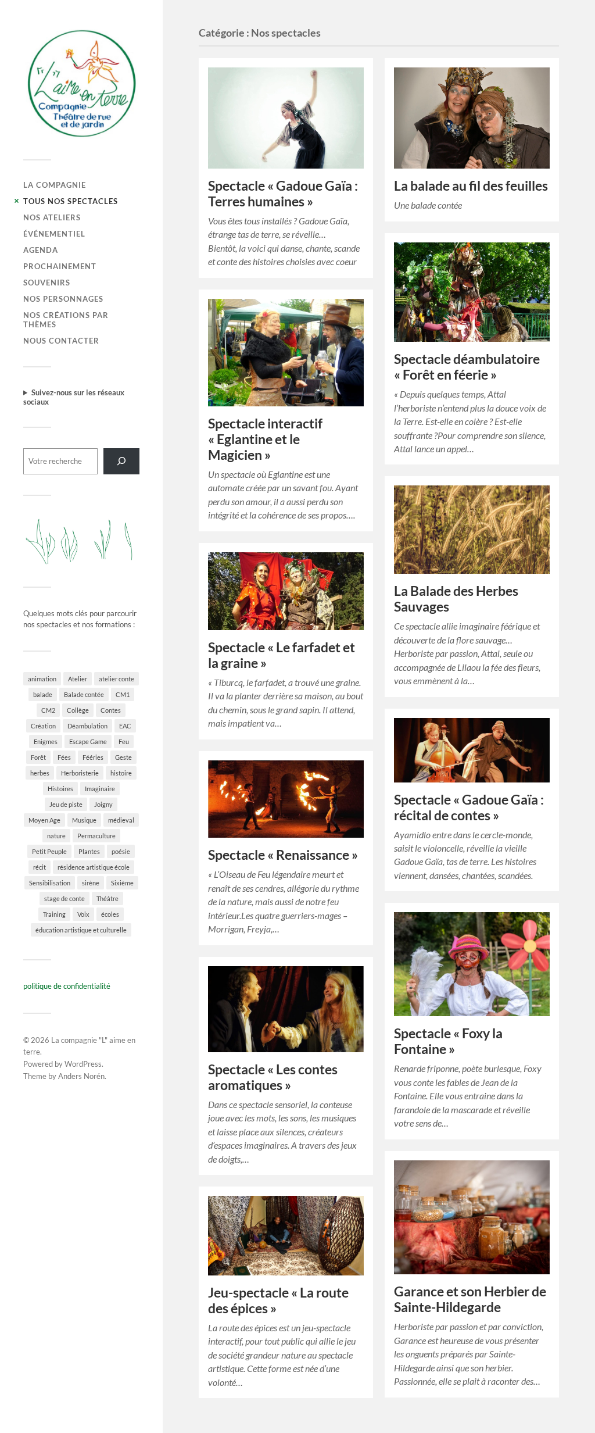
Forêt (38, 757)
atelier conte (116, 678)
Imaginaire (100, 788)
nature (56, 835)
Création (43, 726)
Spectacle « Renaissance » (283, 855)
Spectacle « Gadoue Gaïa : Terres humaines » (283, 193)
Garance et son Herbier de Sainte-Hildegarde (470, 1299)
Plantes (89, 851)
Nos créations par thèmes (66, 319)
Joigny (103, 804)
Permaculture (96, 835)
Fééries (93, 757)
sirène (90, 883)
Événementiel (54, 233)
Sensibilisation (49, 883)
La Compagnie (54, 185)
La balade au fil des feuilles (471, 186)
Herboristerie (80, 773)
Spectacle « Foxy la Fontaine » (448, 1041)
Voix (83, 914)
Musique (84, 820)
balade (42, 694)
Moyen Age (44, 820)
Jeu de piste (66, 804)
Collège (78, 710)
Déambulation (87, 726)
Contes (111, 710)
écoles (110, 914)
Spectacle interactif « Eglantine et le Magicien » (265, 439)
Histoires (60, 788)
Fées (64, 757)
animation (42, 678)
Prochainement (59, 266)
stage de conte (64, 898)
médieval (121, 820)
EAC (125, 726)
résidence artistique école (94, 867)
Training (54, 914)
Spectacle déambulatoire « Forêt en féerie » (467, 367)
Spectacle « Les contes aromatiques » (273, 1077)
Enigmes (46, 741)
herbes (39, 773)
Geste (123, 757)
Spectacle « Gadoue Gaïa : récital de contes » (469, 807)
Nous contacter (61, 340)
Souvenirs (46, 282)
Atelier (77, 678)
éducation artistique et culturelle (81, 930)
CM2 (48, 710)
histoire (121, 773)
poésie (121, 851)
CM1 (123, 694)
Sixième (122, 883)
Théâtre (107, 898)
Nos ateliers (52, 217)
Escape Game (88, 741)
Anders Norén (81, 1076)
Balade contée (84, 694)
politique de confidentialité (66, 986)
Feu (124, 741)
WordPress (83, 1064)
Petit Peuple (49, 851)
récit (39, 867)
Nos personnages (63, 298)
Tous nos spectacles (70, 201)
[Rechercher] (121, 461)
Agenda (40, 250)
